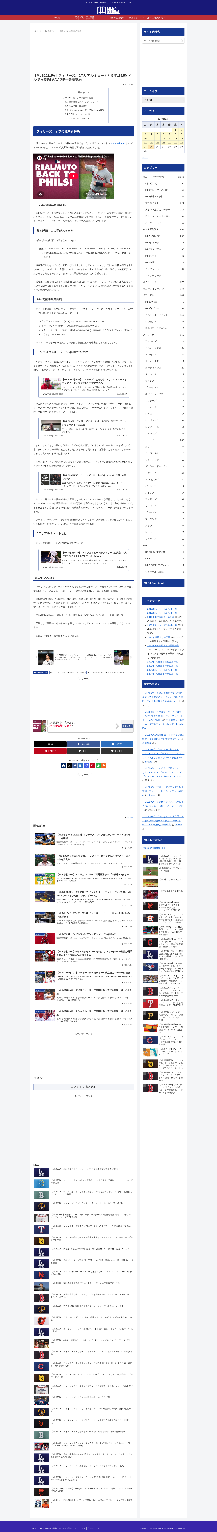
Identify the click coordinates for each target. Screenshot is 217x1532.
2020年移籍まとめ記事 (158, 637)
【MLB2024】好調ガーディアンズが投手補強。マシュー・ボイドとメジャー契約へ (163, 791)
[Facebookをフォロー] (74, 765)
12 (157, 138)
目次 (80, 92)
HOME (35, 1528)
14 (169, 138)
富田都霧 (146, 743)
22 (175, 142)
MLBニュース (79, 1528)
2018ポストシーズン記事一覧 (162, 609)
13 (163, 138)
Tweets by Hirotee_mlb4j (154, 848)
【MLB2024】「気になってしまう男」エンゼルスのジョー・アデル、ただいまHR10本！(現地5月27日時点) (163, 820)
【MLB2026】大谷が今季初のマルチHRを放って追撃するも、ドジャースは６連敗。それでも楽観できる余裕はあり (162, 697)
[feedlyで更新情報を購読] (98, 765)
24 (145, 146)
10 (145, 138)
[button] (83, 751)
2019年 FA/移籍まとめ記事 (160, 617)
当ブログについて (95, 1528)
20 (163, 142)
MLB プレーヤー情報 (48, 1528)
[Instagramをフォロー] (86, 765)
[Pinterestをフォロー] (92, 765)
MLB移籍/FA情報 (41, 672)
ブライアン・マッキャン (115, 672)
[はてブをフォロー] (80, 765)
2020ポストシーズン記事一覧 (162, 625)
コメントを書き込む (84, 1086)
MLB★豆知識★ (65, 1528)
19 (157, 142)
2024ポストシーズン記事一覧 (162, 670)
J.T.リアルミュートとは (79, 114)
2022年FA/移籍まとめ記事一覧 (162, 661)
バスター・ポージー (96, 672)
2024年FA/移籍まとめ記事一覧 (162, 674)
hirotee (148, 761)
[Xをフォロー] (69, 765)
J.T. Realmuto (118, 143)
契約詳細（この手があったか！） (84, 102)
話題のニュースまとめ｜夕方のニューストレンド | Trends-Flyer (163, 724)
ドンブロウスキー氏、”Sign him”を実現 (86, 110)
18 (151, 142)
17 (145, 142)
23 (181, 142)
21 (169, 142)
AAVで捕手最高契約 (78, 106)
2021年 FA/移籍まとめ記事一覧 (163, 645)
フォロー (128, 726)
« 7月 (145, 157)
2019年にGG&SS (81, 118)
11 (151, 138)
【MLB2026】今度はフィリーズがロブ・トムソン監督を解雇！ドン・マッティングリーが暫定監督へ (163, 716)
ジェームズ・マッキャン (77, 672)
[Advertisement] (83, 51)
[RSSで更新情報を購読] (103, 765)
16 (181, 138)
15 (175, 138)
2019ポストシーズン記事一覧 (162, 613)
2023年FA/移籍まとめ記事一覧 (162, 666)
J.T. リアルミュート (58, 672)
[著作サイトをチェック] (63, 765)
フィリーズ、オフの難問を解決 (79, 98)
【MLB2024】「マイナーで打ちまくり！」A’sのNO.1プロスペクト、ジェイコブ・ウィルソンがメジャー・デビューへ (163, 753)
